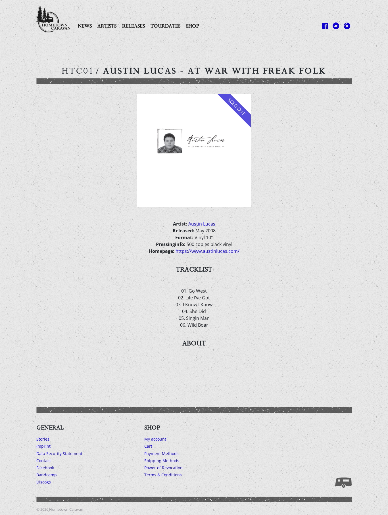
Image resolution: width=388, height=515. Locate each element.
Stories (42, 439)
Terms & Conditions (163, 475)
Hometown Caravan (66, 509)
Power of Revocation (163, 467)
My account (155, 439)
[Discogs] (347, 26)
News (85, 25)
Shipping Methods (161, 460)
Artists (106, 25)
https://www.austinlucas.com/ (207, 251)
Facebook (45, 467)
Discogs (43, 482)
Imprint (43, 446)
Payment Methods (161, 453)
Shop (192, 25)
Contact (43, 460)
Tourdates (165, 25)
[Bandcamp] (336, 26)
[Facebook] (325, 26)
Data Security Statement (59, 453)
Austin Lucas (201, 224)
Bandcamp (46, 475)
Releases (133, 25)
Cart (148, 446)
